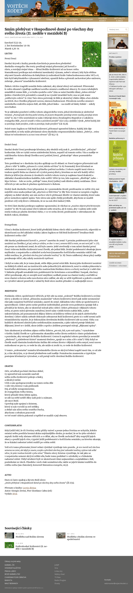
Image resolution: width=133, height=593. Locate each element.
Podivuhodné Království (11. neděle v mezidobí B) (32, 547)
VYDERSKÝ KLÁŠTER (13, 568)
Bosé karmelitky (12, 574)
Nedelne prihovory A (116, 138)
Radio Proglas (60, 580)
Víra (56, 568)
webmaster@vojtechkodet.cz (116, 583)
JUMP (57, 565)
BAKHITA (8, 580)
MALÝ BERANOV (11, 583)
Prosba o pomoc (115, 57)
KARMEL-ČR (9, 565)
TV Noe (57, 577)
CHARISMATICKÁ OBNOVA (15, 577)
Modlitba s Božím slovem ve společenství (81, 538)
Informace (123, 265)
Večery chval (60, 574)
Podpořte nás (114, 256)
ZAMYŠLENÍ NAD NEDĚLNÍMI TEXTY (22, 37)
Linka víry (58, 571)
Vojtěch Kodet (17, 9)
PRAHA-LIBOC (10, 571)
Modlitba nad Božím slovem (30, 537)
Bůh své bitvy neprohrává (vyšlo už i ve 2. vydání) (117, 207)
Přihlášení (113, 265)
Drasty (57, 583)
